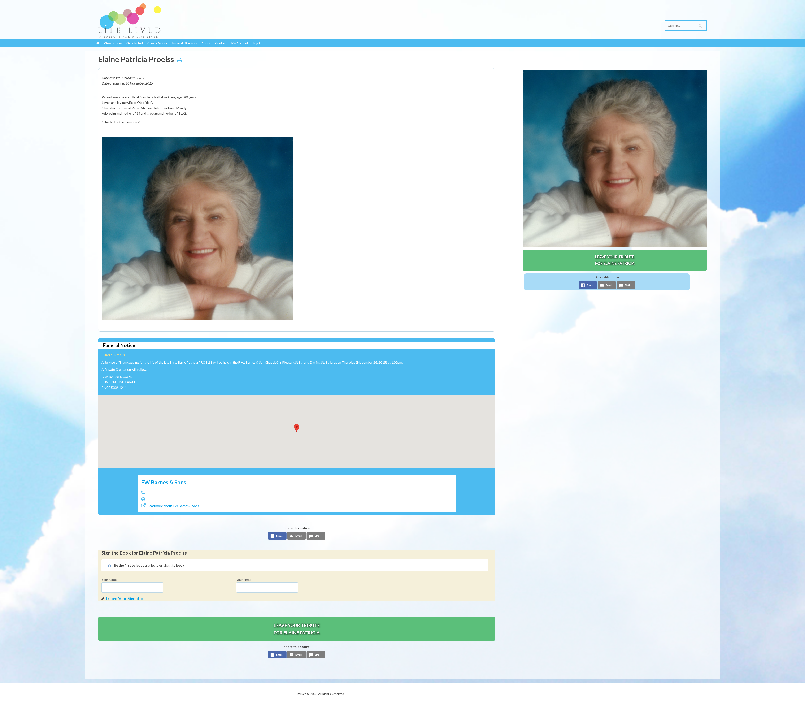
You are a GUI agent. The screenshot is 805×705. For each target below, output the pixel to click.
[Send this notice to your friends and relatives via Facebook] (277, 537)
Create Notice (157, 43)
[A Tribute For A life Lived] (168, 20)
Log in (257, 43)
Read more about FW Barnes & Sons (173, 506)
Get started (134, 43)
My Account (239, 43)
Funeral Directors (184, 43)
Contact (221, 43)
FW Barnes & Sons (163, 482)
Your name (109, 579)
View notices (113, 43)
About (205, 43)
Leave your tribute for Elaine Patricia (297, 629)
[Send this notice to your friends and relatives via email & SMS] (296, 537)
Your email (243, 579)
